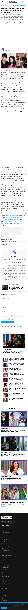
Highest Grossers (6, 550)
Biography (4, 530)
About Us (4, 595)
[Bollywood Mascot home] (12, 2)
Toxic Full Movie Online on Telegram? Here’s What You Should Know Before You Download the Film (14, 352)
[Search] (23, 2)
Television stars (6, 233)
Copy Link (5, 244)
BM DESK (14, 256)
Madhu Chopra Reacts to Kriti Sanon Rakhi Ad (16, 399)
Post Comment (8, 322)
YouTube (7, 223)
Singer (3, 574)
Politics (3, 572)
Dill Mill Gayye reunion (17, 228)
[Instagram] (11, 522)
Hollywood (13, 217)
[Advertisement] (11, 36)
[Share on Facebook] (2, 326)
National (4, 569)
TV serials (5, 235)
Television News (5, 583)
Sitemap (4, 602)
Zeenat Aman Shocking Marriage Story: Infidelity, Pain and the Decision (16, 374)
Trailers (3, 585)
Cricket (3, 541)
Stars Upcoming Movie (7, 579)
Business (4, 536)
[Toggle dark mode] (25, 2)
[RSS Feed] (14, 522)
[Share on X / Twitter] (5, 326)
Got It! (4, 608)
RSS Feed (4, 600)
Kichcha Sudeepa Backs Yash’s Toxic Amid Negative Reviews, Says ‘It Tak (16, 379)
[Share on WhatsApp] (11, 326)
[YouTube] (8, 522)
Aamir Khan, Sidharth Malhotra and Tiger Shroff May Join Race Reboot (16, 359)
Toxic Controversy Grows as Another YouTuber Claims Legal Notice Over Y (16, 384)
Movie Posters (5, 565)
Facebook (5, 241)
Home (2, 5)
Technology (4, 581)
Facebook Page (10, 221)
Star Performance (6, 578)
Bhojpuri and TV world (12, 219)
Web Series (4, 588)
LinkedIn (16, 241)
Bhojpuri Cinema (6, 529)
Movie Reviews (5, 567)
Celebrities (4, 537)
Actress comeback (7, 228)
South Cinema (5, 576)
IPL (3, 562)
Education (4, 544)
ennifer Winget (6, 230)
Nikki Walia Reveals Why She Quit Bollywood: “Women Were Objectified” (16, 369)
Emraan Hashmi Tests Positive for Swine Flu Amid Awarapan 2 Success (16, 364)
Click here (12, 215)
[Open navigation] (2, 2)
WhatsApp (23, 241)
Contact (4, 596)
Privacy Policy (17, 605)
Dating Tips (4, 543)
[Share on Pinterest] (17, 326)
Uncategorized (5, 586)
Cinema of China (6, 539)
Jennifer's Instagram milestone (18, 230)
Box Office (4, 534)
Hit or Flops (4, 552)
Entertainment (5, 546)
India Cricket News (6, 555)
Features (4, 548)
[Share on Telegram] (14, 326)
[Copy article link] (20, 326)
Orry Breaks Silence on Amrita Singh (16, 394)
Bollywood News (8, 5)
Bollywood (7, 217)
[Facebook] (2, 522)
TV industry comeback (16, 233)
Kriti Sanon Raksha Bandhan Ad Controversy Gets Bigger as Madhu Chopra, (17, 390)
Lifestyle (4, 563)
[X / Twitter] (5, 522)
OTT (3, 570)
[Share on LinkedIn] (8, 326)
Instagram (17, 223)
